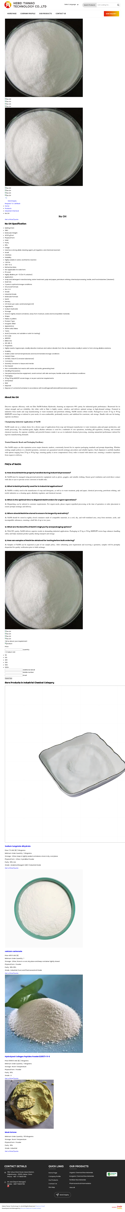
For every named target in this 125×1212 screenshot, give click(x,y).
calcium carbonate (13, 951)
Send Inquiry (12, 201)
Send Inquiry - (111, 14)
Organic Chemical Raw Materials (81, 1172)
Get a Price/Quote (11, 219)
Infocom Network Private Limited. (31, 1208)
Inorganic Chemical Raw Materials (81, 1176)
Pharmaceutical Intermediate (80, 1183)
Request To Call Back (12, 203)
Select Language (70, 4)
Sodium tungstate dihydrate (18, 846)
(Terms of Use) (40, 1206)
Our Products (45, 14)
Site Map (52, 1187)
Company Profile (27, 14)
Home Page (11, 14)
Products (8, 208)
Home (7, 206)
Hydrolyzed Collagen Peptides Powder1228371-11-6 (27, 1056)
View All (72, 1187)
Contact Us (61, 14)
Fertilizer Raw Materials (77, 1180)
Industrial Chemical (12, 211)
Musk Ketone (11, 1132)
